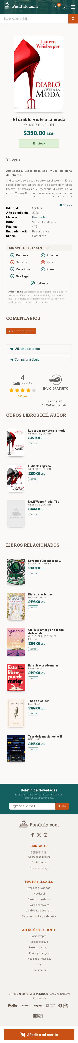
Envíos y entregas (39, 953)
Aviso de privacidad (39, 887)
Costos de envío (39, 941)
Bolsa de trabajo (39, 868)
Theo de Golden (38, 700)
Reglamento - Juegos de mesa (39, 916)
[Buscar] (73, 18)
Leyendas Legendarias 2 (44, 560)
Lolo (39, 563)
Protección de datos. (39, 899)
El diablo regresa (39, 466)
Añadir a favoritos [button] (27, 349)
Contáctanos (39, 862)
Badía (31, 563)
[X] (39, 835)
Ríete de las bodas (40, 594)
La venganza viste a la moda (46, 430)
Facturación (39, 970)
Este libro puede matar (43, 665)
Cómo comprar (39, 936)
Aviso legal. (39, 893)
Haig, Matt (34, 739)
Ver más (67, 205)
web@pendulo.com (39, 856)
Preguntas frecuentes (39, 958)
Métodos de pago (39, 947)
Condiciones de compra (39, 910)
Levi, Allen (34, 704)
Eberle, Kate (35, 668)
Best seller (39, 217)
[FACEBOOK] (32, 835)
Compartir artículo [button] (26, 359)
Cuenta (39, 964)
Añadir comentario (21, 331)
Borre (47, 563)
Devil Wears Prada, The (43, 501)
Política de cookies (39, 904)
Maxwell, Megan (38, 597)
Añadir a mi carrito (42, 1035)
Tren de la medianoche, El (45, 736)
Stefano (37, 208)
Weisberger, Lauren (39, 125)
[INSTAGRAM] (46, 835)
